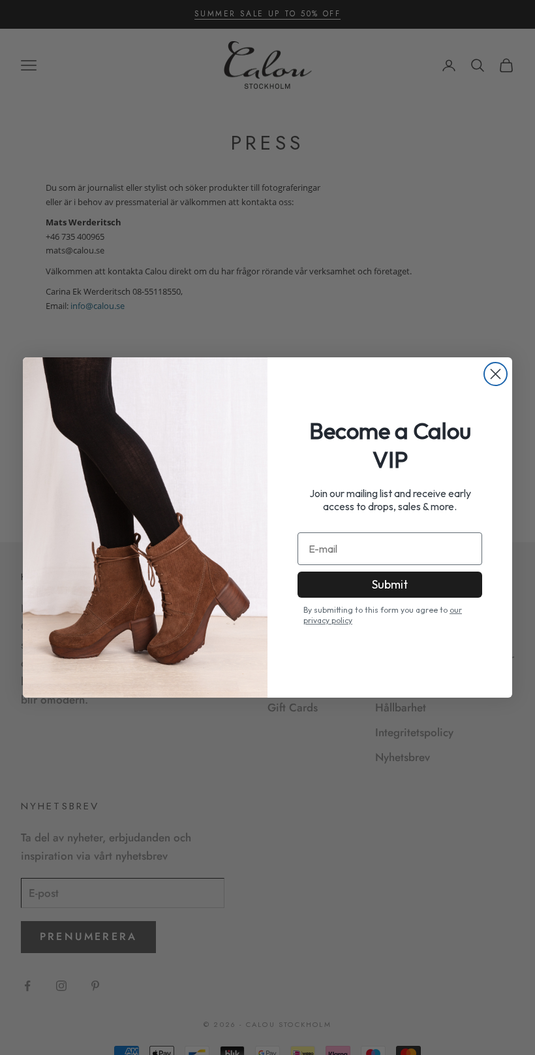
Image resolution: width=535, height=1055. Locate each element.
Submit (390, 584)
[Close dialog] (495, 374)
